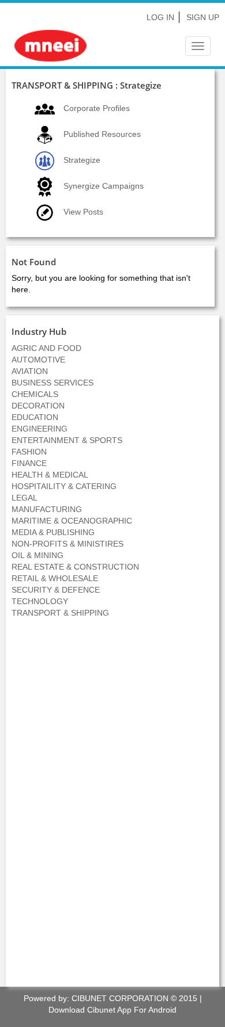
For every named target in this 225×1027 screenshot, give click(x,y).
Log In (160, 17)
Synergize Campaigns (103, 185)
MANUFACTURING (47, 509)
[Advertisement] (112, 808)
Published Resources (102, 134)
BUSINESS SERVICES (52, 382)
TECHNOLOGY (40, 601)
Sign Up (202, 17)
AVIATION (30, 371)
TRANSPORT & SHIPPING (60, 612)
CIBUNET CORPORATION (120, 998)
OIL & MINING (37, 555)
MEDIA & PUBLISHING (53, 532)
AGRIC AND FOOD (46, 348)
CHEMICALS (35, 394)
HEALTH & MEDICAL (50, 474)
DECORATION (38, 405)
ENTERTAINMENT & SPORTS (67, 440)
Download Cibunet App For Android (112, 1009)
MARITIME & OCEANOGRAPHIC (72, 520)
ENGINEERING (40, 428)
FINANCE (29, 463)
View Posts (83, 211)
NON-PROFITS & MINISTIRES (67, 543)
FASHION (29, 451)
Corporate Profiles (96, 108)
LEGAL (25, 497)
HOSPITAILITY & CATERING (64, 486)
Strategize (81, 160)
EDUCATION (35, 417)
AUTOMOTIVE (38, 359)
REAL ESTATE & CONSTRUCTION (75, 566)
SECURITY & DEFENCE (56, 589)
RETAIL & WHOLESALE (55, 578)
